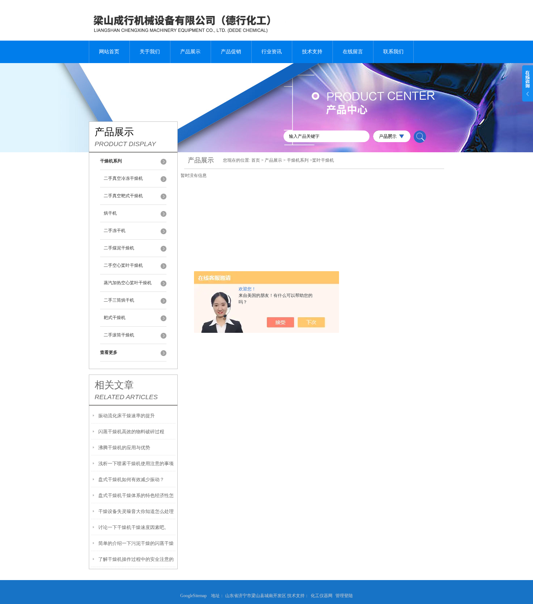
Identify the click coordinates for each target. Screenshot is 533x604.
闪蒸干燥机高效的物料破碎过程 (131, 431)
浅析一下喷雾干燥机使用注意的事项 (136, 463)
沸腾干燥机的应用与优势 (124, 447)
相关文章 (114, 385)
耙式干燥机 (114, 317)
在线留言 (353, 51)
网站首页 (109, 51)
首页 (255, 160)
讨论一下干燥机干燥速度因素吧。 (133, 527)
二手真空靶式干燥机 (123, 195)
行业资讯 (271, 51)
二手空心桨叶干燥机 (123, 265)
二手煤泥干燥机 (119, 248)
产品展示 (190, 51)
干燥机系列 (298, 160)
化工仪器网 (321, 595)
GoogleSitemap (195, 595)
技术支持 (312, 51)
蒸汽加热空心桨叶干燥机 (128, 282)
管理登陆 (344, 595)
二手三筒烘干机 (119, 300)
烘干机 (110, 213)
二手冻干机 (114, 230)
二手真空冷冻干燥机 (123, 178)
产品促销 (231, 51)
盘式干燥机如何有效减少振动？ (131, 479)
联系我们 (393, 51)
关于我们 (150, 51)
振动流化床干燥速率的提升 (126, 415)
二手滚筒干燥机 (119, 335)
